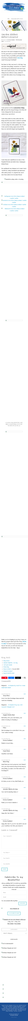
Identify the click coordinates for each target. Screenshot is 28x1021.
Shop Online (17, 923)
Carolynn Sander (7, 665)
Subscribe (22, 903)
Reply (25, 713)
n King (21, 58)
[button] (14, 15)
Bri (17, 58)
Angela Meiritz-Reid (8, 673)
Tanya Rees (6, 661)
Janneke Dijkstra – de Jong (10, 663)
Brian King (6, 667)
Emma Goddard (7, 669)
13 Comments (7, 41)
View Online (10, 923)
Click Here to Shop (14, 913)
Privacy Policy (14, 1017)
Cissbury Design (14, 1015)
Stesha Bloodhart (7, 671)
